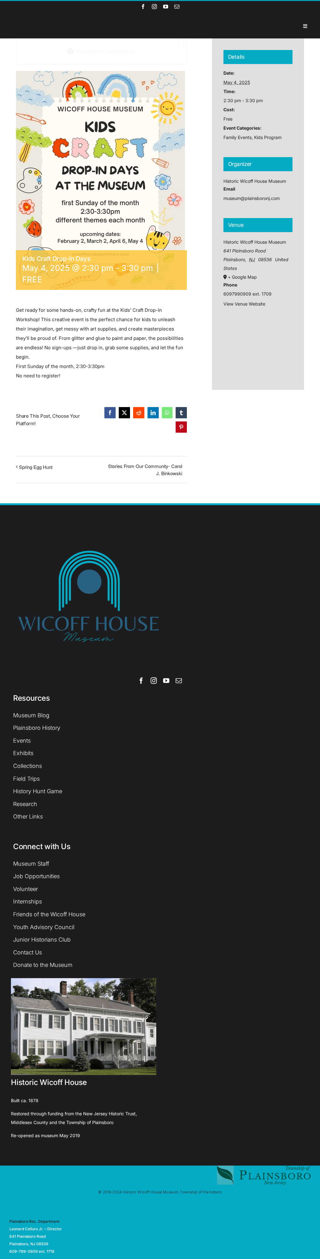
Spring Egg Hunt (35, 467)
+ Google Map (242, 277)
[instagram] (154, 6)
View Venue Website (244, 303)
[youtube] (165, 6)
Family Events (237, 137)
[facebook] (143, 6)
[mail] (176, 6)
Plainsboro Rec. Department (34, 1221)
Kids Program (268, 137)
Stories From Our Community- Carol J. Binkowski (145, 469)
